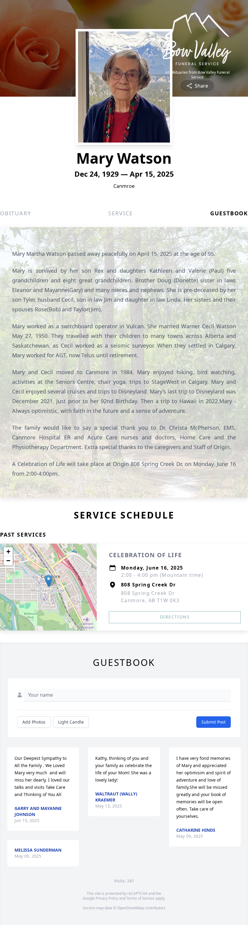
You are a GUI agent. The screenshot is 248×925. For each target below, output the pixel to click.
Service (120, 213)
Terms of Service (140, 898)
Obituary (15, 213)
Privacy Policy (107, 898)
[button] (48, 581)
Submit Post (213, 722)
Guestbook (229, 213)
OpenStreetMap (130, 908)
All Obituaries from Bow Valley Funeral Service (197, 75)
